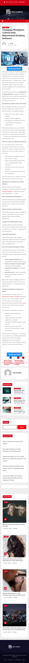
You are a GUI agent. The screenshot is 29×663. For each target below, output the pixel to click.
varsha (11, 43)
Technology (5, 27)
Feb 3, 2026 (7, 563)
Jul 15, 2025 (17, 393)
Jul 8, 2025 (17, 403)
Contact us (10, 659)
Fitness (6, 502)
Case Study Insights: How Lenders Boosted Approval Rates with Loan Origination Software (12, 478)
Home (5, 659)
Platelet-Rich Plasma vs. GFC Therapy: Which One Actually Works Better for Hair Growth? (14, 459)
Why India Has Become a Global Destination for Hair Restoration (13, 559)
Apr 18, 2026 (8, 528)
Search (5, 422)
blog (6, 605)
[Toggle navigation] (26, 21)
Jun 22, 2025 (17, 413)
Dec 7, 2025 (7, 632)
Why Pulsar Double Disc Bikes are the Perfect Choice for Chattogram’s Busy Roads (13, 468)
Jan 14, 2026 (8, 597)
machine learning (7, 191)
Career (23, 659)
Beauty (6, 571)
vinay (23, 413)
